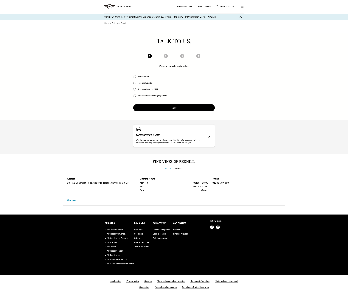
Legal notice (115, 281)
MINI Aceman (111, 242)
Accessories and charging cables (152, 95)
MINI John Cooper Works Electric (119, 263)
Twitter (218, 227)
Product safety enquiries (166, 287)
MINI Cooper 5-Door (114, 251)
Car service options (161, 229)
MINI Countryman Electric (116, 238)
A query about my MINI (148, 89)
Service (179, 168)
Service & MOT (144, 76)
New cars (138, 229)
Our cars (110, 223)
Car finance (179, 223)
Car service (159, 223)
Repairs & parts (145, 83)
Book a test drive (184, 6)
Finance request (180, 233)
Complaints (144, 287)
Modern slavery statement (226, 281)
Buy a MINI (139, 223)
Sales (168, 168)
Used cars (138, 233)
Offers (137, 238)
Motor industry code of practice (171, 281)
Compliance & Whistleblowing (195, 287)
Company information (199, 281)
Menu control (242, 7)
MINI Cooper (110, 246)
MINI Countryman (112, 255)
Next (174, 107)
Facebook (212, 227)
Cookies (148, 281)
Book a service (204, 6)
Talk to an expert (141, 246)
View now (212, 17)
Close (241, 17)
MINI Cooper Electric (114, 229)
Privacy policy (132, 281)
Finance (176, 229)
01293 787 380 (227, 6)
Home (106, 23)
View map (71, 200)
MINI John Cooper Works (116, 259)
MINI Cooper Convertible (116, 233)
